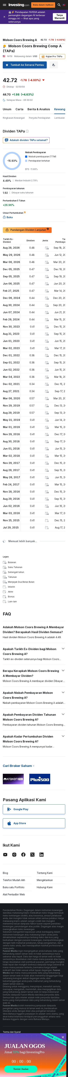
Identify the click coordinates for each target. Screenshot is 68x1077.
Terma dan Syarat (12, 1032)
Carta (19, 109)
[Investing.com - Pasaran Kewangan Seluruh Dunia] (19, 5)
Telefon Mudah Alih (14, 880)
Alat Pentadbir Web (14, 894)
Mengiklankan (45, 880)
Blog (5, 872)
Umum (7, 109)
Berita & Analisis (39, 109)
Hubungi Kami (44, 887)
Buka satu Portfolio (13, 887)
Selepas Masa (14, 100)
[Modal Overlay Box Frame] (33, 1055)
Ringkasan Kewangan (14, 118)
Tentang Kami (44, 872)
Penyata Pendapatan (39, 118)
